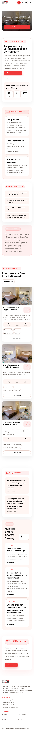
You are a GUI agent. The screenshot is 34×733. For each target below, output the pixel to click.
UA (19, 2)
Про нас (20, 719)
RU (22, 2)
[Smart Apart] (5, 2)
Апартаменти (22, 714)
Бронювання (5, 717)
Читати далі (11, 562)
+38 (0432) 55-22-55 (8, 705)
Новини (4, 719)
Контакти (4, 722)
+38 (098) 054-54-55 (8, 702)
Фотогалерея (22, 717)
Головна (4, 714)
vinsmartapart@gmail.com (10, 707)
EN (26, 2)
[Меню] (30, 2)
